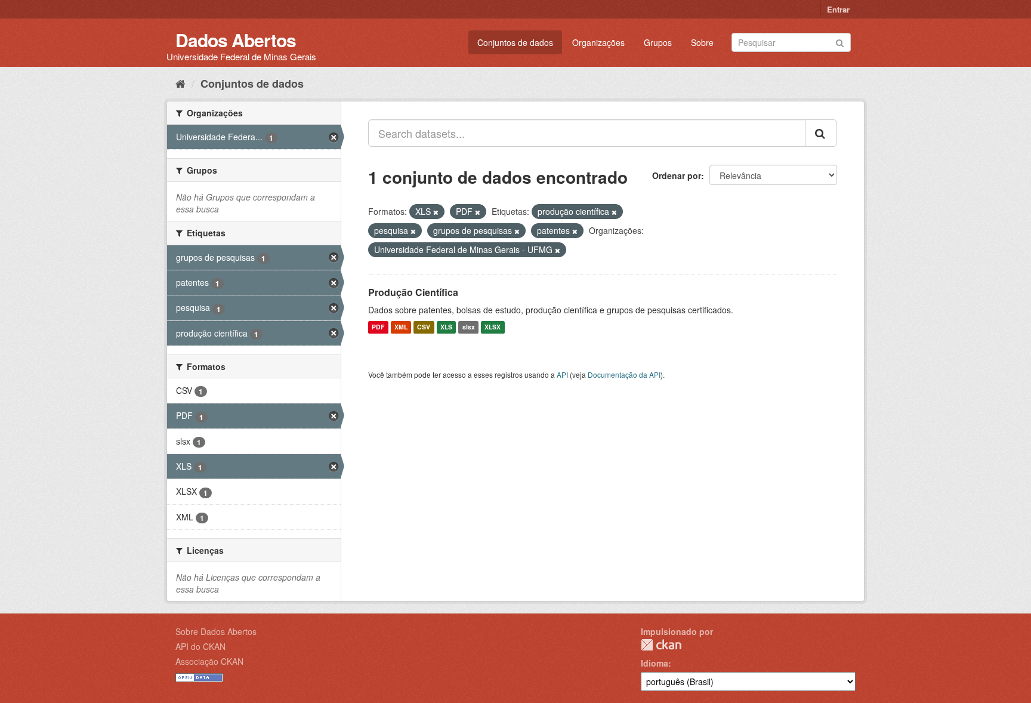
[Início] (180, 83)
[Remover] (436, 212)
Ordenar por (676, 175)
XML (401, 327)
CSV (423, 327)
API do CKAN (200, 646)
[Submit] (840, 41)
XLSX (492, 327)
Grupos (658, 42)
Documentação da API (624, 374)
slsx (468, 327)
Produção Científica (413, 292)
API (562, 374)
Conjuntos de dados (515, 42)
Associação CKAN (209, 661)
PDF (378, 327)
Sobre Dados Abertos (216, 631)
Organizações (598, 42)
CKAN (661, 645)
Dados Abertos (235, 40)
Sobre (702, 42)
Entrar (838, 9)
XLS (446, 327)
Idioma (654, 663)
